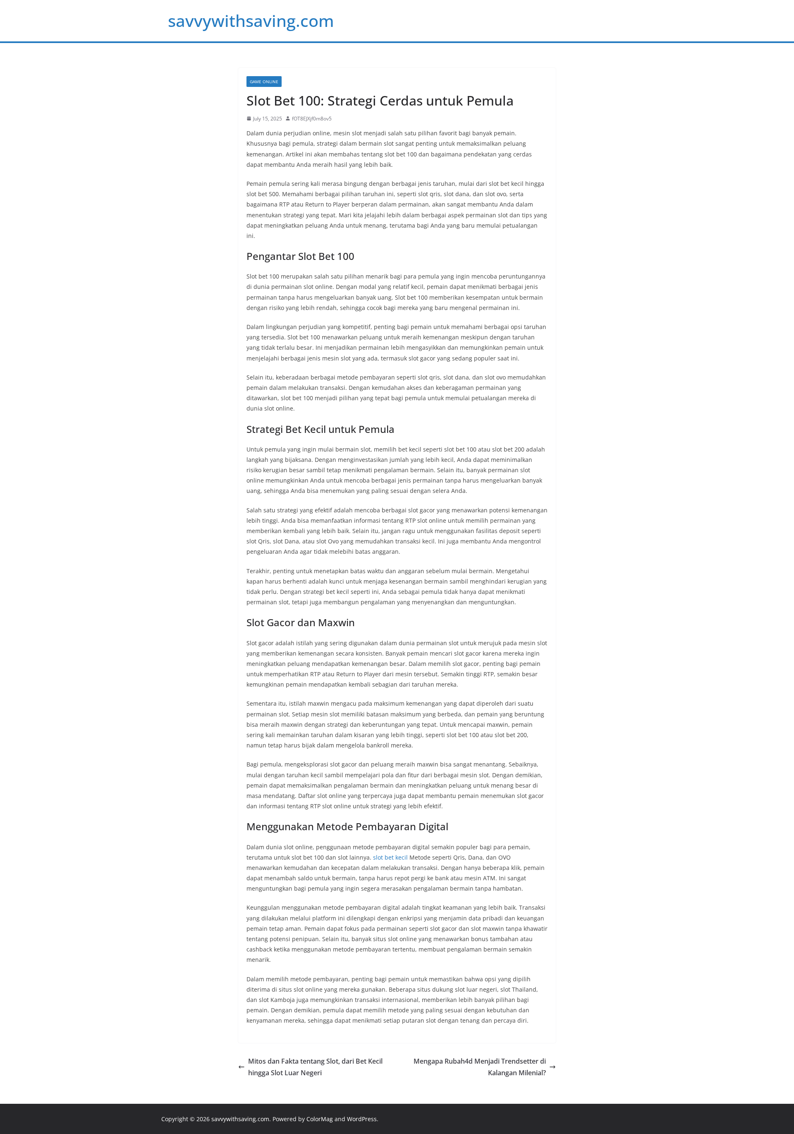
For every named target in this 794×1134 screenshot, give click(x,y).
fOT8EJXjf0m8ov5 (312, 118)
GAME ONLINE (264, 81)
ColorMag (319, 1119)
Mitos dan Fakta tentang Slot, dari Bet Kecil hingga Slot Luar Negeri (315, 1067)
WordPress (362, 1119)
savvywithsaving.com (251, 20)
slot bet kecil (390, 857)
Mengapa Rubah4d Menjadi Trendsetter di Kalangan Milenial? (480, 1067)
